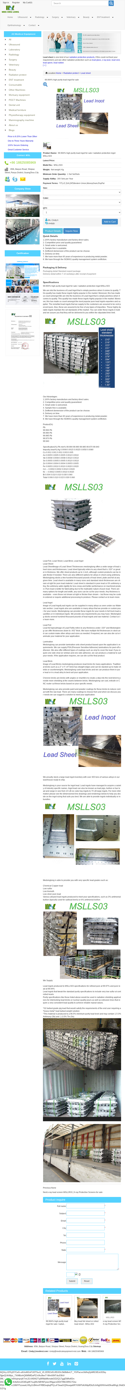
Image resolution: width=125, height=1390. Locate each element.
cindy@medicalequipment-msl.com (65, 1351)
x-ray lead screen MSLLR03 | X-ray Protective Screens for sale (75, 1192)
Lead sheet (86, 73)
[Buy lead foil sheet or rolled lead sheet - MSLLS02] (78, 1307)
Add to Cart (110, 221)
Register (16, 2)
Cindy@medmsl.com (38, 1351)
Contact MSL (23, 155)
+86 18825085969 (95, 1351)
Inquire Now (71, 231)
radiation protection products (82, 57)
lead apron (48, 63)
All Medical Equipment (23, 34)
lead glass (96, 60)
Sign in (6, 2)
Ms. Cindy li (53, 220)
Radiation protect (71, 73)
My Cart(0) (27, 2)
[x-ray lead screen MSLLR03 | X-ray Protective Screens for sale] (106, 1307)
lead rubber (59, 63)
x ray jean (106, 60)
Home (10, 17)
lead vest (116, 60)
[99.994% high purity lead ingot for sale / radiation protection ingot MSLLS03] (49, 1307)
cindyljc (51, 223)
